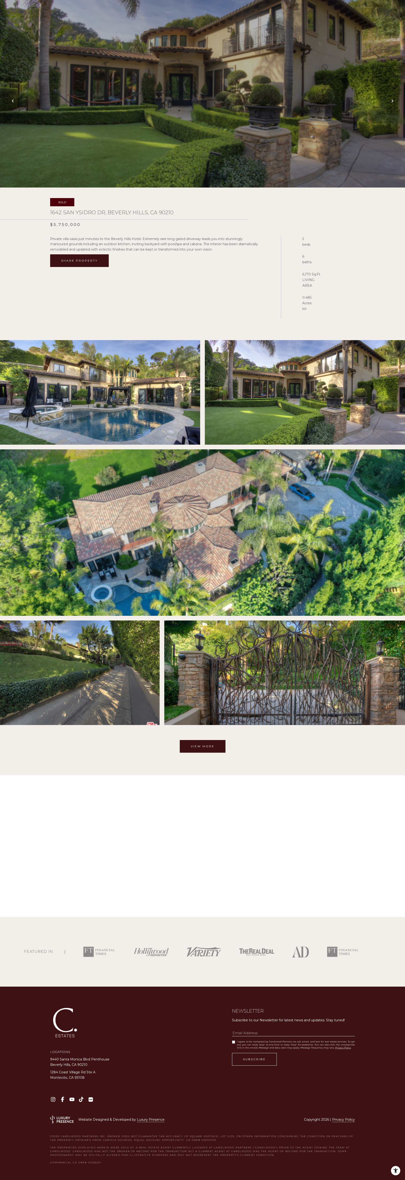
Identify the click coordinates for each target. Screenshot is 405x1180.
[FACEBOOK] (62, 1099)
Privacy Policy (343, 1047)
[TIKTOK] (81, 1099)
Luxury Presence (151, 1119)
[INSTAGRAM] (53, 1099)
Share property (79, 260)
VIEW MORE (202, 746)
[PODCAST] (91, 1099)
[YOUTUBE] (72, 1099)
